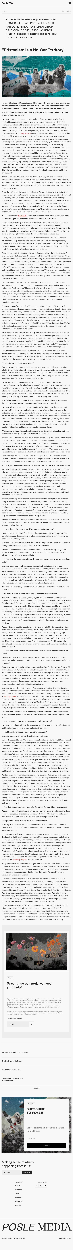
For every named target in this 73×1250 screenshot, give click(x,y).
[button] (70, 3)
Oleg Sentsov (26, 133)
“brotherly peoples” (19, 860)
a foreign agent (10, 696)
